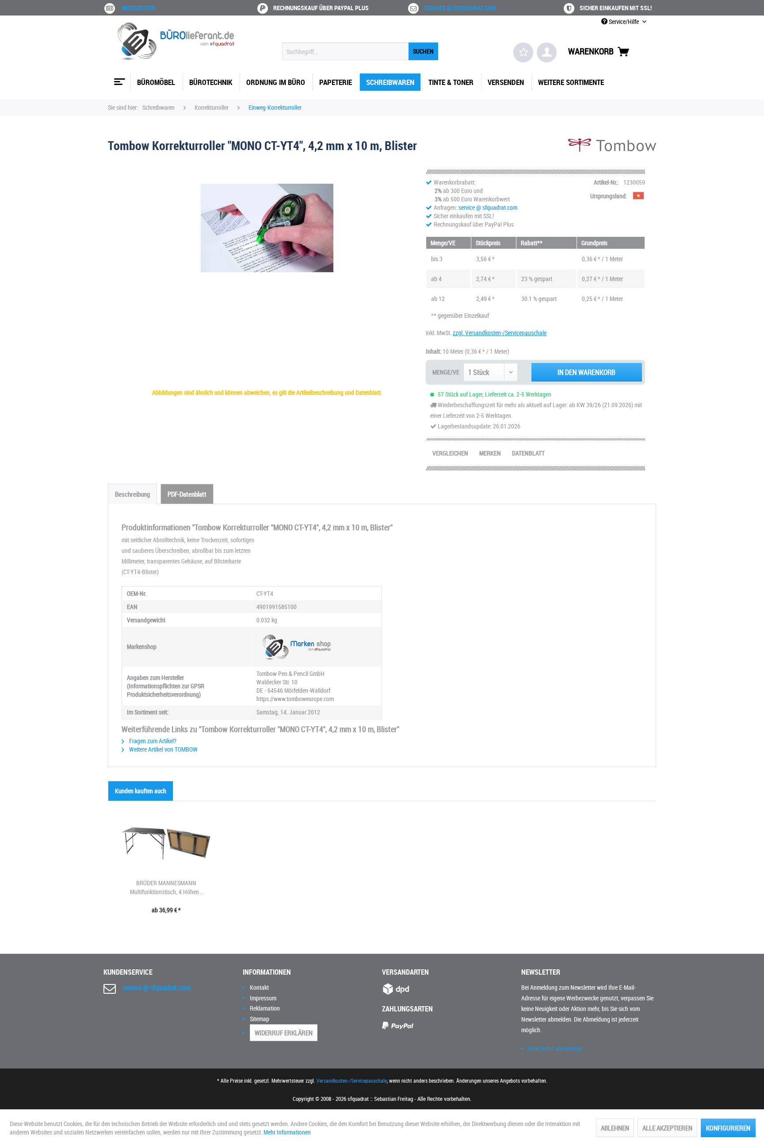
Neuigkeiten (138, 8)
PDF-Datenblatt (187, 494)
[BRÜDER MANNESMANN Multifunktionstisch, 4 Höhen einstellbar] (166, 843)
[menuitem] (360, 51)
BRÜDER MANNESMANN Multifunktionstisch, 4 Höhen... (166, 887)
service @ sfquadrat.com (460, 8)
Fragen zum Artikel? (152, 741)
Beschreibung (132, 494)
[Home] (118, 78)
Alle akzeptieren (667, 1127)
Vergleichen (450, 453)
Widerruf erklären (284, 1032)
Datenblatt (528, 453)
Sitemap (259, 1019)
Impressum (263, 998)
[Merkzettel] (523, 52)
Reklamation (265, 1008)
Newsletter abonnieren (555, 1048)
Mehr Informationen (287, 1132)
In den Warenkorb (586, 372)
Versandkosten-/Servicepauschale (352, 1080)
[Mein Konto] (547, 52)
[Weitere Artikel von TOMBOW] (612, 154)
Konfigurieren (728, 1127)
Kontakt (259, 987)
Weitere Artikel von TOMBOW (163, 749)
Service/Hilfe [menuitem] (623, 21)
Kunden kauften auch (140, 791)
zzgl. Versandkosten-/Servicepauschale (499, 332)
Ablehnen (615, 1127)
